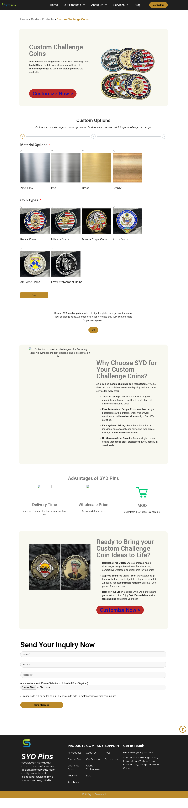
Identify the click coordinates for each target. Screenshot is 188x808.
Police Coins (28, 239)
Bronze (117, 188)
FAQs (107, 752)
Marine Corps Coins (95, 239)
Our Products (72, 5)
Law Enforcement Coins (66, 282)
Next (34, 295)
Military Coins (60, 239)
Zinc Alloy (26, 188)
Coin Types (29, 200)
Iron (53, 188)
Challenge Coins (73, 767)
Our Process (93, 759)
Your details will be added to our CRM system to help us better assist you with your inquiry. (69, 696)
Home (54, 5)
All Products (74, 752)
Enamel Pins (74, 759)
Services (119, 5)
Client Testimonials (93, 767)
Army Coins (120, 239)
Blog (138, 5)
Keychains (73, 782)
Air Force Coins (30, 282)
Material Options (34, 145)
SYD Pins (37, 756)
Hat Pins (72, 775)
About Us (97, 5)
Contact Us (111, 759)
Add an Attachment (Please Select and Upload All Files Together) (54, 683)
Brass (85, 188)
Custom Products (42, 19)
